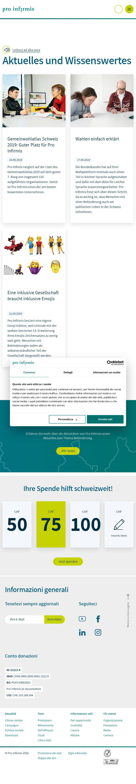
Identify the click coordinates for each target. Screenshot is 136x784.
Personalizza (65, 419)
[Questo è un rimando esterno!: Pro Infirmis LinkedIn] (84, 633)
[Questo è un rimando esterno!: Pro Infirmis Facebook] (99, 619)
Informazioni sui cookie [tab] (106, 372)
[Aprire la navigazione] (129, 9)
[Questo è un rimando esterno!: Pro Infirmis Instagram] (99, 633)
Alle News (68, 451)
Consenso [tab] (29, 372)
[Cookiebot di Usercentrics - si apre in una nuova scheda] (109, 362)
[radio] (17, 524)
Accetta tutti (105, 419)
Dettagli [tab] (68, 372)
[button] (22, 50)
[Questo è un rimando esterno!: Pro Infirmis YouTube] (84, 619)
